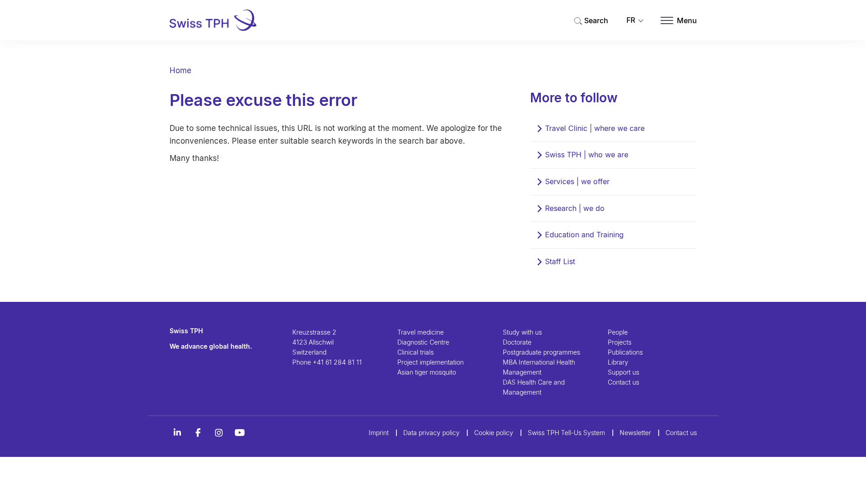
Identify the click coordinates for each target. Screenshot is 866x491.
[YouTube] (240, 433)
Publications (625, 352)
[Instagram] (219, 433)
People (618, 332)
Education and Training (584, 234)
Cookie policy (493, 432)
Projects (619, 342)
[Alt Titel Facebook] (198, 433)
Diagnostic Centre (423, 342)
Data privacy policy (431, 432)
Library (618, 362)
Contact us (623, 382)
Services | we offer (577, 181)
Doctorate (517, 342)
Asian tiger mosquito (426, 372)
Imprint (379, 432)
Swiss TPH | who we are (586, 154)
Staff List (560, 261)
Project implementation (430, 362)
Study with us (522, 332)
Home (180, 70)
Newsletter (635, 432)
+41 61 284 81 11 (337, 362)
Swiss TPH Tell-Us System (566, 432)
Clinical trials (415, 352)
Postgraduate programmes (541, 352)
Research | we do (575, 208)
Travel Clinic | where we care (595, 128)
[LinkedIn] (177, 433)
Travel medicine (420, 332)
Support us (623, 372)
